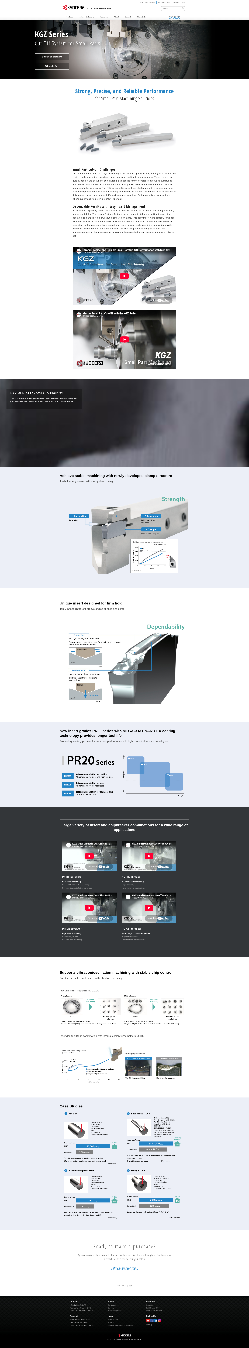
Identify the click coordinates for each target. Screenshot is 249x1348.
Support (74, 1316)
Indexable (149, 1305)
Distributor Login (179, 2)
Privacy (111, 1322)
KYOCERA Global (164, 2)
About (116, 17)
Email (72, 1311)
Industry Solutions (86, 17)
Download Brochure (52, 57)
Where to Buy (142, 17)
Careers (111, 1308)
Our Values (112, 1305)
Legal (110, 1316)
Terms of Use (113, 1320)
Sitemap (149, 1325)
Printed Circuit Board (154, 1311)
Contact (128, 17)
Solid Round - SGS (153, 1308)
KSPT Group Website (147, 2)
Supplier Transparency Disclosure (120, 1325)
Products (69, 17)
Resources (104, 17)
